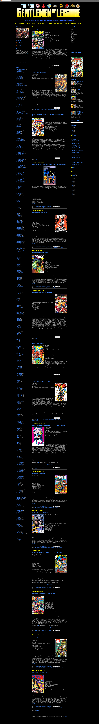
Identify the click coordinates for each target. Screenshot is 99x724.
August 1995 (18, 207)
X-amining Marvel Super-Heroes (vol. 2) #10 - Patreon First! (48, 552)
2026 (72, 127)
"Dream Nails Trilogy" (19, 99)
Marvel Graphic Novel (19, 395)
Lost (17, 382)
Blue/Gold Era (18, 216)
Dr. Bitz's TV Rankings (19, 272)
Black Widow (18, 215)
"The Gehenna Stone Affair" (20, 159)
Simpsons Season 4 (19, 477)
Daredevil (18, 253)
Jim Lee (17, 341)
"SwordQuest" (18, 146)
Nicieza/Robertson (19, 421)
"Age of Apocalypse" (19, 75)
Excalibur (48, 507)
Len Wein (17, 365)
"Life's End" (18, 125)
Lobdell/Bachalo (49, 707)
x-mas (17, 540)
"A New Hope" (18, 70)
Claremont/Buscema (19, 227)
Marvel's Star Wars (19, 400)
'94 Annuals (18, 188)
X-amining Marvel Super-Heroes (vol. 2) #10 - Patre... (77, 160)
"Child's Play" (18, 89)
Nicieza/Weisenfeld (19, 423)
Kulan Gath (18, 355)
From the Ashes (18, 297)
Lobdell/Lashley (18, 372)
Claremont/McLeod (19, 237)
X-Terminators (18, 531)
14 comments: (49, 286)
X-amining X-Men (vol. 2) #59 (40, 252)
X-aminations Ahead (42, 207)
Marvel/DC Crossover (19, 401)
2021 (72, 134)
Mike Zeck (18, 409)
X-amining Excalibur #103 (39, 473)
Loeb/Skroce (18, 381)
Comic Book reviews (39, 67)
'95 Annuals (18, 189)
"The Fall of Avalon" (19, 158)
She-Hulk (17, 455)
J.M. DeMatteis (18, 333)
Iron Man (17, 332)
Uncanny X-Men (62, 419)
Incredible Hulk (18, 331)
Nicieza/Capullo (18, 415)
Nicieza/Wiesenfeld (19, 424)
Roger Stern (18, 443)
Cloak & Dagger (18, 247)
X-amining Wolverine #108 (39, 212)
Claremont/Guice (19, 234)
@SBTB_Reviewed (22, 61)
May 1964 (18, 402)
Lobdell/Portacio (19, 375)
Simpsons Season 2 (19, 475)
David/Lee (18, 258)
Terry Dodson (52, 547)
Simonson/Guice (19, 463)
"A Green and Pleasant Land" (21, 69)
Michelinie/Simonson (19, 407)
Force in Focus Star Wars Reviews (38, 23)
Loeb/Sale (18, 380)
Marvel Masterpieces (19, 396)
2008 (72, 194)
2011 (72, 190)
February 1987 (18, 291)
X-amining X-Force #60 (38, 637)
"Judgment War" (18, 118)
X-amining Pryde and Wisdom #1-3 (41, 512)
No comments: (49, 467)
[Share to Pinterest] (58, 65)
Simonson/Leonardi (19, 464)
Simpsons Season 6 (19, 479)
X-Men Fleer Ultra (19, 526)
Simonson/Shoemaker (19, 469)
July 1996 (18, 352)
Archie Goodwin (18, 202)
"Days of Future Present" (20, 93)
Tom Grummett (18, 503)
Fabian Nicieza (18, 287)
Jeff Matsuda (18, 339)
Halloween (18, 318)
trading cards (18, 539)
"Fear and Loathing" (19, 105)
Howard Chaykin (19, 326)
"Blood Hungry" (18, 82)
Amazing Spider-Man (19, 195)
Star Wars (18, 483)
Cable (35, 67)
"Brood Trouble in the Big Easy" (21, 85)
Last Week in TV (19, 359)
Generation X (45, 707)
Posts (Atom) (38, 710)
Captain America (19, 221)
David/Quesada (18, 259)
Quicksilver (18, 435)
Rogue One (18, 444)
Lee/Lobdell (18, 362)
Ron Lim (17, 445)
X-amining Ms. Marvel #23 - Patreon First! (43, 593)
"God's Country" (18, 112)
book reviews (18, 534)
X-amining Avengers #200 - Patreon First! (43, 292)
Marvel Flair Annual (19, 394)
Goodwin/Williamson (19, 314)
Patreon (36, 159)
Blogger (66, 716)
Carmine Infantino (19, 222)
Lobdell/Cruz (18, 368)
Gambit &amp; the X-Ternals (20, 301)
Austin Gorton (20, 42)
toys (17, 538)
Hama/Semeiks (18, 320)
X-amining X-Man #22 (38, 343)
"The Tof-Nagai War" (19, 179)
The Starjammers (19, 491)
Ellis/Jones (18, 280)
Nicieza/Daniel (18, 416)
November (74, 136)
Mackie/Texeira (18, 389)
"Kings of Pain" (18, 120)
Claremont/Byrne (19, 228)
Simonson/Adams (19, 457)
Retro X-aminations (19, 438)
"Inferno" (17, 117)
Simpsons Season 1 (19, 472)
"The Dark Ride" (18, 152)
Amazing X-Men (18, 196)
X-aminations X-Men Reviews (24, 23)
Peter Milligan (18, 431)
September (74, 139)
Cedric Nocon (40, 419)
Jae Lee (17, 335)
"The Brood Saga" (19, 147)
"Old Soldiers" (18, 131)
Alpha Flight (18, 194)
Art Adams (18, 203)
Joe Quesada (18, 345)
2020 (72, 178)
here (27, 53)
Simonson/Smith (19, 471)
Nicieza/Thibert (18, 422)
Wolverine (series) (57, 247)
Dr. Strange (18, 273)
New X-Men (18, 414)
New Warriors (18, 413)
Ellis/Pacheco (45, 507)
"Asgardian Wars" (19, 77)
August (73, 167)
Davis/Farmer (18, 263)
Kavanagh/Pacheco (19, 354)
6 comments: (49, 546)
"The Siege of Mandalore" (20, 175)
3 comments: (49, 206)
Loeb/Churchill (52, 67)
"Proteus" (17, 137)
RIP (17, 436)
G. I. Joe (17, 298)
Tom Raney (18, 504)
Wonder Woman (19, 520)
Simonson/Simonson (19, 470)
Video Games (18, 511)
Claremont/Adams (19, 226)
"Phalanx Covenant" (19, 134)
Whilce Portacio (18, 517)
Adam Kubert (36, 419)
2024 (72, 130)
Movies (17, 410)
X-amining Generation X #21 (40, 672)
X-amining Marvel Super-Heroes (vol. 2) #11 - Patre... (77, 155)
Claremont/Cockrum (19, 229)
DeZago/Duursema (19, 269)
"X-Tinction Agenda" (19, 186)
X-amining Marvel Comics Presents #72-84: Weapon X (79, 112)
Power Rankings (37, 207)
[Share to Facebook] (57, 65)
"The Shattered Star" (19, 173)
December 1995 (19, 271)
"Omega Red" (18, 132)
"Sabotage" (18, 141)
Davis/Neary (18, 264)
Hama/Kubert (18, 319)
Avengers (17, 208)
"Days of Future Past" (19, 92)
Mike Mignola (18, 408)
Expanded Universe (19, 286)
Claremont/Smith (19, 244)
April (73, 172)
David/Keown (18, 257)
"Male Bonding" (18, 126)
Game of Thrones (19, 304)
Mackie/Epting (18, 387)
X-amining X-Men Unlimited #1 (78, 90)
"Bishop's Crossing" (19, 79)
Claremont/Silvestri (19, 242)
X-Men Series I (18, 527)
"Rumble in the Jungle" (20, 140)
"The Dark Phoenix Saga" (20, 151)
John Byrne (18, 347)
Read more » (34, 105)
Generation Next (19, 307)
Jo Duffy (17, 342)
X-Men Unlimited (19, 530)
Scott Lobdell (57, 419)
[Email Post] (52, 65)
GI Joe (17, 299)
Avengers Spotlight (19, 209)
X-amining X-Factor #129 (39, 72)
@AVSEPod (25, 62)
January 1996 (18, 338)
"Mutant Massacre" (19, 130)
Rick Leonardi (18, 441)
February (73, 175)
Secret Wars (18, 450)
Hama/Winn (49, 247)
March (73, 174)
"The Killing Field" (19, 161)
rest (38, 462)
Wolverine (52, 247)
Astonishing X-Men (19, 206)
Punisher (17, 434)
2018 (72, 181)
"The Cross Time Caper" (20, 148)
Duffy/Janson (18, 277)
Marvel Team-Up (19, 397)
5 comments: (49, 246)
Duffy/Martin (18, 278)
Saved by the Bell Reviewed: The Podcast (55, 23)
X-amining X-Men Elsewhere (20, 533)
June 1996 (18, 353)
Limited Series (48, 547)
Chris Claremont (19, 223)
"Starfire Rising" (18, 145)
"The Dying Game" (19, 154)
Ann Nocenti (18, 199)
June (73, 170)
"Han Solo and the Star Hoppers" (21, 113)
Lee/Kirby (17, 361)
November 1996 (52, 507)
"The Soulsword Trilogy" (20, 178)
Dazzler (17, 265)
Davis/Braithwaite (19, 262)
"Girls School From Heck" (20, 111)
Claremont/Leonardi (19, 236)
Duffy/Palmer (18, 279)
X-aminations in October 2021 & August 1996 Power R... (77, 146)
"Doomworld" (18, 98)
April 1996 (18, 201)
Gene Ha (17, 306)
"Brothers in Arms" (19, 86)
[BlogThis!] (55, 65)
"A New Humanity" (19, 71)
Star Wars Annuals (19, 484)
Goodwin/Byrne (18, 311)
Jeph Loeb (18, 340)
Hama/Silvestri (18, 321)
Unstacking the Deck (19, 510)
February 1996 (18, 292)
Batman (17, 213)
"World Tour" (18, 185)
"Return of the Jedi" (19, 138)
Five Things (18, 293)
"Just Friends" (18, 119)
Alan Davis (18, 192)
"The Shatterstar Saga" (38, 667)
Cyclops (17, 249)
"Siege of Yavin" (18, 144)
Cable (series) (18, 220)
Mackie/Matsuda (50, 109)
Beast (17, 214)
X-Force (63, 667)
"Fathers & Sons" (19, 104)
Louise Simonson (19, 386)
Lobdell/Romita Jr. (19, 376)
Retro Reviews (18, 437)
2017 (72, 182)
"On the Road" (18, 133)
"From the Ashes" (19, 107)
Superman (18, 486)
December (74, 135)
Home (16, 23)
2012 (72, 189)
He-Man (17, 325)
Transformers (18, 505)
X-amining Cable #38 (38, 29)
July (73, 168)
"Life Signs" (18, 124)
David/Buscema (18, 256)
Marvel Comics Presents (20, 393)
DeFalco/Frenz (18, 266)
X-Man (57, 376)
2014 (72, 186)
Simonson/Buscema (19, 462)
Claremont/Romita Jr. (19, 240)
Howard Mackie (18, 327)
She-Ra (17, 456)
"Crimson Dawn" (19, 91)
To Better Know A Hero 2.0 (20, 497)
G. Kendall (19, 45)
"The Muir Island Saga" (20, 165)
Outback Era (18, 428)
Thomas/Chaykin (19, 493)
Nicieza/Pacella (18, 420)
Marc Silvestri (18, 390)
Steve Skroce (18, 485)
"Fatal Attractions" (19, 103)
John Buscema (18, 346)
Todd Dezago (18, 499)
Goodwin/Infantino (19, 312)
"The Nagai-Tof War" (19, 166)
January (73, 176)
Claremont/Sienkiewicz (20, 241)
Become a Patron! (50, 155)
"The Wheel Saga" (19, 180)
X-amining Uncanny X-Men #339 (41, 381)
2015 (72, 185)
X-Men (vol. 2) (60, 287)
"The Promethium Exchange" (20, 168)
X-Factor (58, 109)
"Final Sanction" (18, 106)
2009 (72, 193)
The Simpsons (18, 490)
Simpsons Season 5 (19, 478)
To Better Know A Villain (20, 498)
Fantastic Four (18, 290)
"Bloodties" (18, 84)
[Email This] (54, 65)
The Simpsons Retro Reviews (76, 23)
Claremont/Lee (18, 235)
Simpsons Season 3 (19, 476)
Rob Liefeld (18, 442)
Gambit (17, 300)
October (73, 138)
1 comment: (49, 65)
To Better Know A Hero (19, 496)
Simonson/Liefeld (19, 465)
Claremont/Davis (19, 233)
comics (44, 67)
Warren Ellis (56, 547)
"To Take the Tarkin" (19, 182)
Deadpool (18, 270)
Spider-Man (18, 482)
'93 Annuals (18, 187)
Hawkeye (17, 324)
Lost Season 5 (18, 383)
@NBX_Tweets (21, 59)
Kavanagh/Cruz (50, 376)
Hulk (17, 328)
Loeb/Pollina (51, 667)
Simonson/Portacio (19, 468)
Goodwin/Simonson (19, 313)
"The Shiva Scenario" (19, 174)
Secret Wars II (18, 451)
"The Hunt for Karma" (19, 160)
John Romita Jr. (18, 349)
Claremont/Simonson (19, 243)
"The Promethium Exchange (20, 167)
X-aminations (56, 67)
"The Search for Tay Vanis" (20, 172)
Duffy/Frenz (18, 276)
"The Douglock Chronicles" (20, 153)
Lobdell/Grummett (19, 369)
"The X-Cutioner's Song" (20, 181)
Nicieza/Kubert (18, 417)
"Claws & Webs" (18, 90)
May (73, 171)
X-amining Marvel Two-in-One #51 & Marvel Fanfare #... (77, 144)
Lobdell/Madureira (19, 373)
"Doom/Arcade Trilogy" (20, 97)
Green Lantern (18, 317)
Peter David (18, 430)
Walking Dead (18, 512)
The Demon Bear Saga (20, 489)
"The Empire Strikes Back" (20, 155)
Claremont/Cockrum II (19, 230)
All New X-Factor (19, 193)
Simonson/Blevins (19, 458)
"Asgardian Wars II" (19, 76)
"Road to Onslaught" (19, 139)
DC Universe (18, 252)
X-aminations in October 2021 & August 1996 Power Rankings (49, 164)
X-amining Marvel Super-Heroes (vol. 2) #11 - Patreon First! (48, 425)
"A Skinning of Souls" (19, 72)
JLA (17, 334)
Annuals (17, 200)
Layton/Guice (18, 360)
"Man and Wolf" (18, 127)
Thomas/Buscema (19, 492)
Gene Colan (18, 305)
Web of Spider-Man (19, 516)
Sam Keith (18, 448)
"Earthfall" (18, 100)
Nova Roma (18, 427)
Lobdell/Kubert (50, 287)
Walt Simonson (18, 513)
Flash (17, 294)
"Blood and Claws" (19, 83)
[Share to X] (56, 65)
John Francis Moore (19, 348)
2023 (72, 131)
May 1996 (18, 403)
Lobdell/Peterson (19, 374)
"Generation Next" (19, 110)
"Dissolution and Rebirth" (20, 96)
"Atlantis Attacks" (19, 78)
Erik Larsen (18, 284)
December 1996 (47, 67)
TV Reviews (67, 23)
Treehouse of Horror (19, 506)
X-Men (57, 287)
